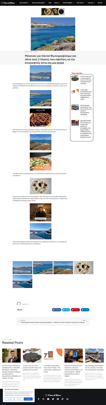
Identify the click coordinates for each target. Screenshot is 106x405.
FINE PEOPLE (80, 3)
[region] (19, 394)
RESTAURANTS (24, 3)
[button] (56, 309)
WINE (50, 3)
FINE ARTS (90, 3)
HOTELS (56, 3)
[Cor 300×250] (40, 212)
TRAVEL (36, 51)
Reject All (19, 399)
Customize (9, 399)
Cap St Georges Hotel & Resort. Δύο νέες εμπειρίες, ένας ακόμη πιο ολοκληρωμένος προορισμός (94, 368)
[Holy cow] (53, 11)
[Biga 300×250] (40, 161)
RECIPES (100, 3)
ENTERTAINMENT (67, 3)
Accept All (28, 399)
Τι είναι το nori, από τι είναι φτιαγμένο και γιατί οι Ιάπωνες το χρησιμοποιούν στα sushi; (85, 79)
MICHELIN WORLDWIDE (38, 3)
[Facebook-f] (39, 399)
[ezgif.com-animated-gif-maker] (40, 117)
